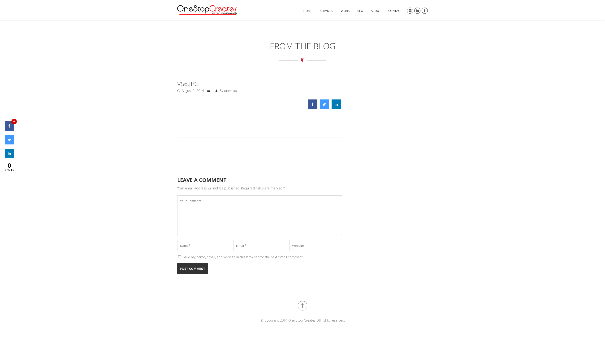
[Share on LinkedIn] (9, 156)
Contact (395, 11)
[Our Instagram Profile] (410, 11)
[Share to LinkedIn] (336, 107)
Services (326, 11)
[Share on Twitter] (324, 107)
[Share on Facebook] (312, 107)
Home (307, 11)
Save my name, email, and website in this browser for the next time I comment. (243, 257)
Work (345, 11)
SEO (360, 11)
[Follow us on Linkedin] (417, 11)
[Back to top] (302, 305)
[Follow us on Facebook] (425, 11)
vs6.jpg (188, 83)
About (376, 11)
